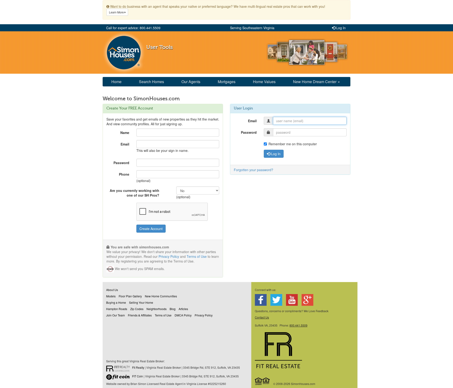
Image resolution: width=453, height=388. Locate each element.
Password (121, 162)
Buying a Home (116, 302)
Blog (173, 309)
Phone (124, 174)
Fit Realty (138, 367)
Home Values (264, 81)
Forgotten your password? (253, 169)
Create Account (151, 228)
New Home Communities (161, 296)
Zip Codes (136, 309)
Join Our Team (115, 315)
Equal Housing (262, 381)
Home (116, 81)
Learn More (117, 12)
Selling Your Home (141, 302)
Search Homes (151, 81)
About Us (112, 290)
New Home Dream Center (315, 81)
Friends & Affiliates (140, 315)
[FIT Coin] (119, 378)
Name (124, 132)
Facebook (261, 300)
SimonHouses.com (124, 53)
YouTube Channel (292, 300)
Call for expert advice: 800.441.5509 (133, 27)
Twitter (276, 300)
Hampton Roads (116, 309)
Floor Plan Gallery (130, 296)
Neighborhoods (157, 309)
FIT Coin (137, 376)
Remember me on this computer (292, 143)
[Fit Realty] (119, 369)
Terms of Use (197, 256)
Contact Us (262, 317)
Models (111, 296)
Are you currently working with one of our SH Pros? (134, 193)
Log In (340, 27)
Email (125, 144)
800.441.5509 (298, 325)
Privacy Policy (169, 256)
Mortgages (226, 81)
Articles (183, 309)
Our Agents (190, 81)
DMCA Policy (183, 315)
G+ (307, 300)
